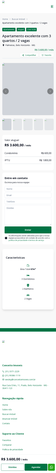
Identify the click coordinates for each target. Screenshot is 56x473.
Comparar (7, 444)
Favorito (48, 55)
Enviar (28, 229)
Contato (6, 423)
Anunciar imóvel (9, 418)
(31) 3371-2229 (12, 371)
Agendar (36, 467)
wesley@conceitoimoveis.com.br (20, 379)
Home (5, 19)
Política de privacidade (12, 449)
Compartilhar (30, 55)
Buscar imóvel (18, 19)
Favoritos (6, 440)
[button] (6, 91)
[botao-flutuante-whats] (51, 467)
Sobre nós (7, 409)
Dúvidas (12, 467)
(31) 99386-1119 (12, 375)
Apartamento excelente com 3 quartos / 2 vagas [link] (24, 22)
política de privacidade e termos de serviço (26, 240)
